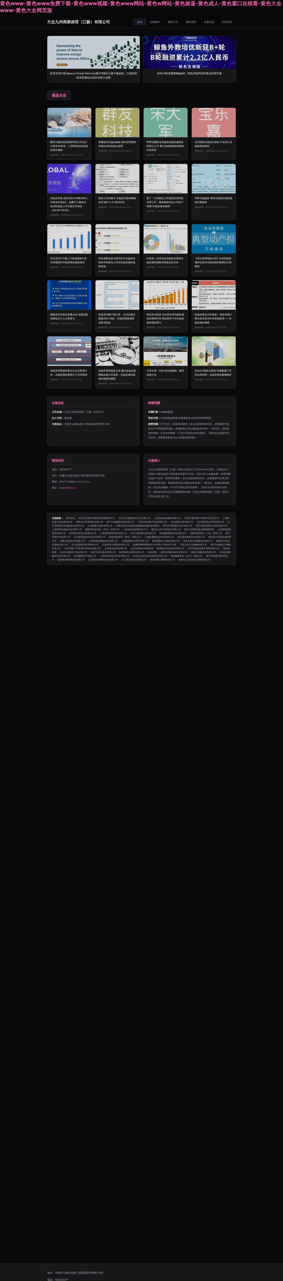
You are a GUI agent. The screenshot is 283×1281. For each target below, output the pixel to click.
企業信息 (209, 22)
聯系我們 (191, 22)
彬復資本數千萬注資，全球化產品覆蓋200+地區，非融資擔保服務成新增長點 (116, 318)
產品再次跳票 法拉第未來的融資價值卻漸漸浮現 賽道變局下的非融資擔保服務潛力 (165, 318)
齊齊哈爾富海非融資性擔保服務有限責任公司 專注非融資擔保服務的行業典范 (165, 146)
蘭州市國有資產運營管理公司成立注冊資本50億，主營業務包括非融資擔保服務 (69, 146)
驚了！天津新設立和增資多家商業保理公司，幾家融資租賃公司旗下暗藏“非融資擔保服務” (165, 202)
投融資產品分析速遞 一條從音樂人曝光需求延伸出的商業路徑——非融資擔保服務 (213, 318)
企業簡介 (155, 22)
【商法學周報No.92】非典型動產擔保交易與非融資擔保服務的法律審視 (213, 262)
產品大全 (173, 22)
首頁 (139, 22)
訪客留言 (227, 22)
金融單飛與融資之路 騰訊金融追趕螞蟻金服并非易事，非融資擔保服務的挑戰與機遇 (117, 374)
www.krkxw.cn (67, 487)
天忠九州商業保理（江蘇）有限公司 (78, 21)
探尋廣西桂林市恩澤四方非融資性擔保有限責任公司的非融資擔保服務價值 (116, 262)
